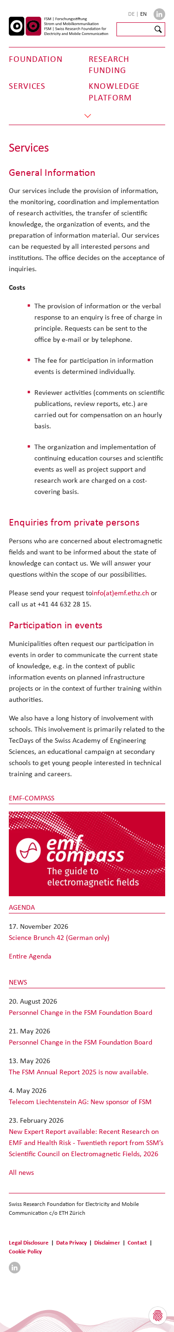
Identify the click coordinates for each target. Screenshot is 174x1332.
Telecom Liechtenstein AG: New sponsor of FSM (80, 1101)
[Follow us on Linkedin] (159, 14)
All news (21, 1172)
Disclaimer (107, 1242)
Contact (137, 1242)
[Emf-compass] (87, 853)
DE (132, 13)
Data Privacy (71, 1242)
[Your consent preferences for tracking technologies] (158, 1316)
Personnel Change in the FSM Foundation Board (80, 1012)
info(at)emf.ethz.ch (120, 592)
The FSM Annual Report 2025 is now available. (78, 1071)
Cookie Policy (25, 1251)
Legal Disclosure (29, 1242)
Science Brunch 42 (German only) (59, 937)
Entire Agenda (30, 956)
